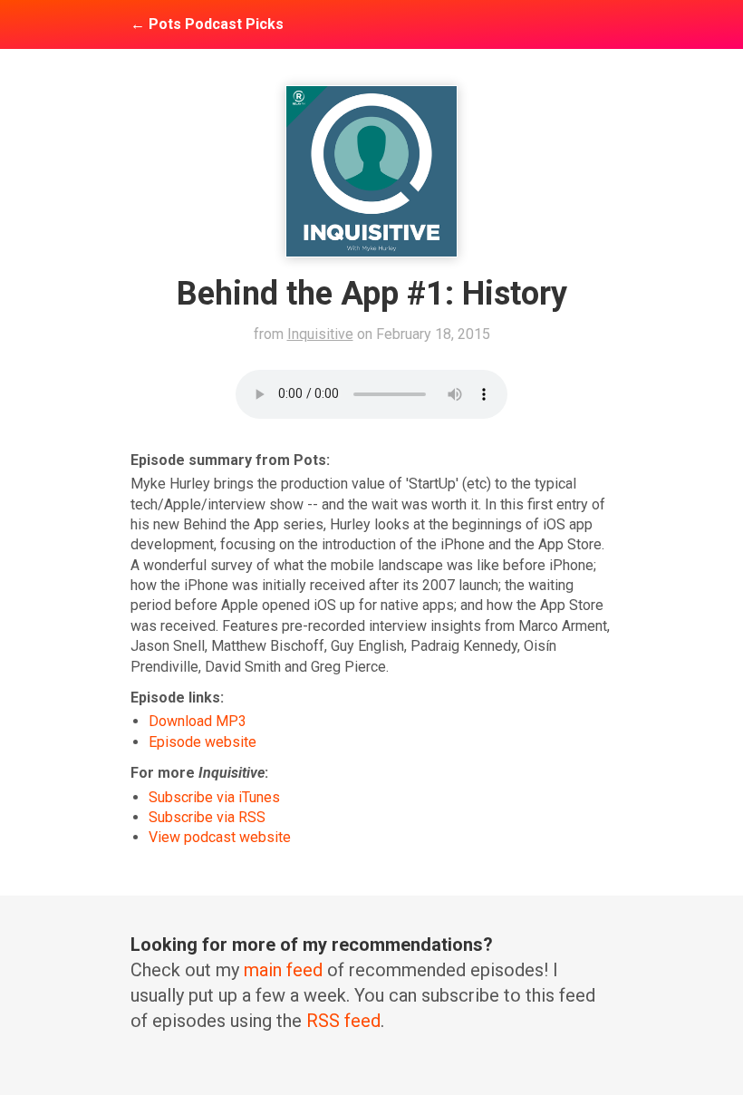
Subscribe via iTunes (214, 797)
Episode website (202, 742)
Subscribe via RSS (207, 817)
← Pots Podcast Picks (207, 24)
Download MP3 (197, 721)
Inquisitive (320, 334)
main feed (283, 970)
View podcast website (220, 837)
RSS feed (343, 1021)
